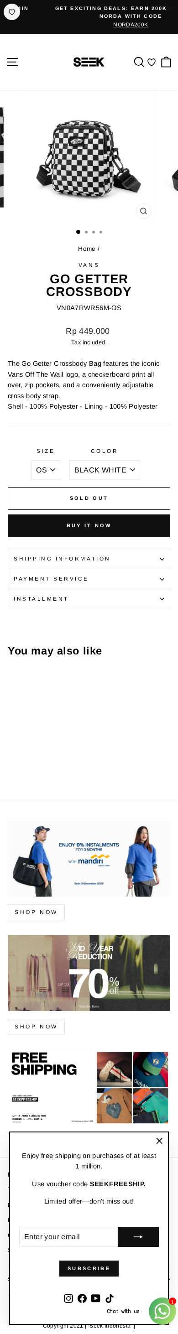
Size (46, 451)
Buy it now (89, 525)
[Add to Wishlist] (12, 12)
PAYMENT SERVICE (51, 578)
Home (86, 248)
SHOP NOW (36, 1026)
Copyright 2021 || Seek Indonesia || (89, 1326)
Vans (89, 265)
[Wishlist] (151, 62)
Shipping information (62, 558)
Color (105, 451)
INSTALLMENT (41, 599)
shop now (36, 912)
